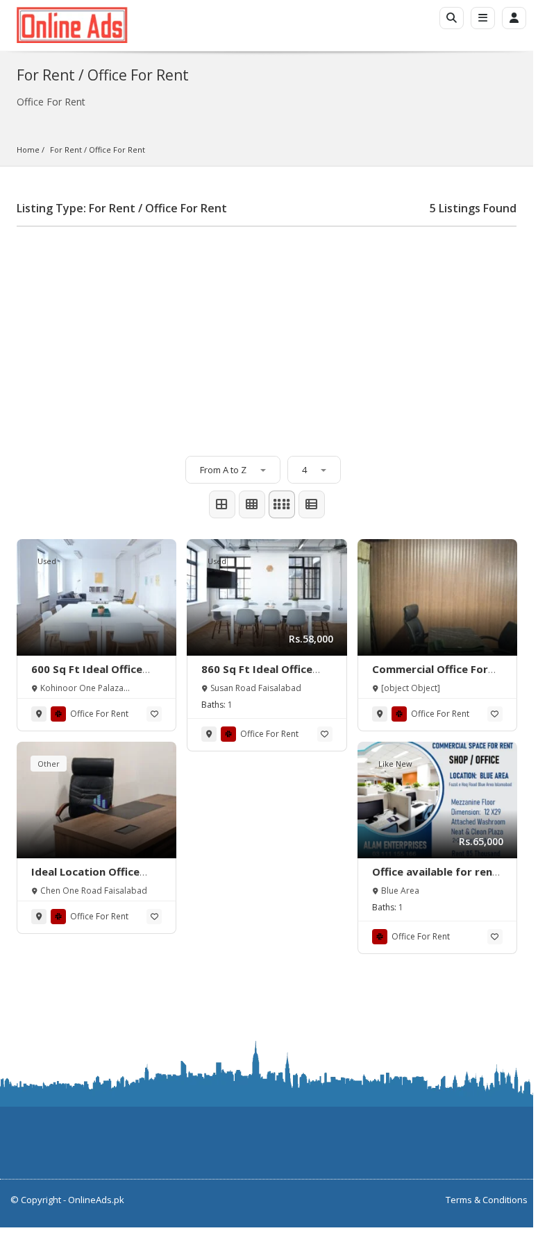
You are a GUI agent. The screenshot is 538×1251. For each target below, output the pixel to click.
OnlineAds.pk (96, 1199)
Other (48, 763)
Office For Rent (117, 149)
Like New (395, 763)
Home (28, 149)
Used (46, 561)
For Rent (66, 149)
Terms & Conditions (487, 1199)
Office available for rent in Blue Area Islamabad (435, 878)
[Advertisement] (266, 334)
